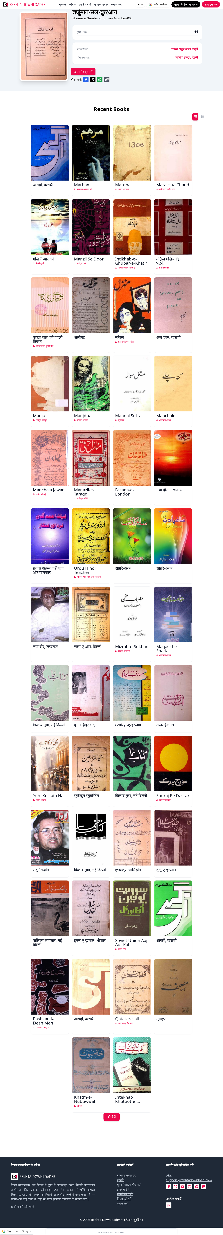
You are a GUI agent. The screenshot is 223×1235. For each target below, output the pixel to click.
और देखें (112, 1117)
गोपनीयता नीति (125, 1194)
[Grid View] (195, 116)
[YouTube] (182, 1186)
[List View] (203, 116)
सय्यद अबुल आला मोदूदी (184, 49)
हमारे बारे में (85, 4)
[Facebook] (169, 1186)
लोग (71, 4)
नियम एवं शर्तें (124, 1199)
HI (138, 4)
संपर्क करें (116, 4)
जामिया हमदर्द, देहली (186, 57)
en (169, 1205)
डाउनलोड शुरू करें (83, 72)
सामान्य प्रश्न (101, 4)
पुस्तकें (62, 4)
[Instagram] (189, 1186)
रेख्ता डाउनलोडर (126, 1175)
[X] (175, 1186)
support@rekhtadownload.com (189, 1180)
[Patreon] (203, 1186)
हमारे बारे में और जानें (22, 1207)
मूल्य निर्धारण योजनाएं (128, 1185)
